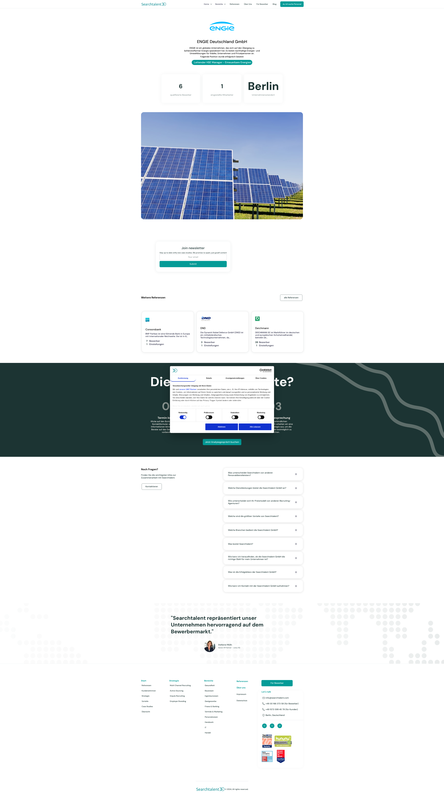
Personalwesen (211, 717)
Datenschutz (242, 700)
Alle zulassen (255, 427)
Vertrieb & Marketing (213, 711)
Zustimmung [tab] (183, 378)
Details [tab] (209, 378)
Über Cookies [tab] (261, 378)
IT (205, 727)
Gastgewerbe (210, 701)
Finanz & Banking (212, 706)
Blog (274, 4)
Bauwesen (209, 691)
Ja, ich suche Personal (292, 4)
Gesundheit (210, 685)
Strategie (145, 696)
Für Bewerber (262, 4)
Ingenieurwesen (211, 696)
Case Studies (147, 706)
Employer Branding (178, 701)
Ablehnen (221, 427)
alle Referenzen (291, 297)
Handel (208, 732)
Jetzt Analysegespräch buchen (222, 441)
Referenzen (234, 4)
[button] (208, 4)
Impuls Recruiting (177, 696)
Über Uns (248, 4)
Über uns (241, 687)
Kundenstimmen (149, 691)
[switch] (209, 417)
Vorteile (145, 701)
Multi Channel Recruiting (180, 685)
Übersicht (146, 711)
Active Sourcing (176, 691)
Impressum (241, 694)
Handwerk (209, 722)
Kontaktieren (151, 486)
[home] (154, 4)
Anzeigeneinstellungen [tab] (235, 378)
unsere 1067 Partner (188, 389)
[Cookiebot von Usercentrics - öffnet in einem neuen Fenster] (261, 370)
